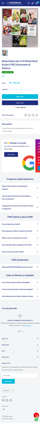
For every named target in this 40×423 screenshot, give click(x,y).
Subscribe (8, 381)
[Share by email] (36, 114)
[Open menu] (3, 3)
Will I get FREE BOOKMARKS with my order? (17, 267)
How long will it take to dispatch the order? (17, 245)
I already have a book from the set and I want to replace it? (17, 207)
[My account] (32, 3)
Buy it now (20, 103)
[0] (36, 3)
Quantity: (5, 89)
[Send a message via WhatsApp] (36, 419)
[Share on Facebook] (25, 114)
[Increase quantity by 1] (21, 89)
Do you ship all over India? (11, 224)
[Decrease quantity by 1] (11, 89)
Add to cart (20, 96)
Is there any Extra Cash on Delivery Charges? (17, 289)
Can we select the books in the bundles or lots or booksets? (16, 197)
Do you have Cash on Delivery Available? (16, 282)
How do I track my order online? (13, 252)
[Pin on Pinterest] (29, 114)
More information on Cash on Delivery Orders (17, 296)
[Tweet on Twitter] (33, 114)
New (3, 76)
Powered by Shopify (7, 418)
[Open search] (29, 3)
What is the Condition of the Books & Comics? (14, 187)
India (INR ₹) (6, 390)
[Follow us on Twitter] (7, 400)
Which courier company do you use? (14, 238)
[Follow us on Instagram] (10, 400)
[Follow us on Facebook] (3, 400)
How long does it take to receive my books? (17, 231)
